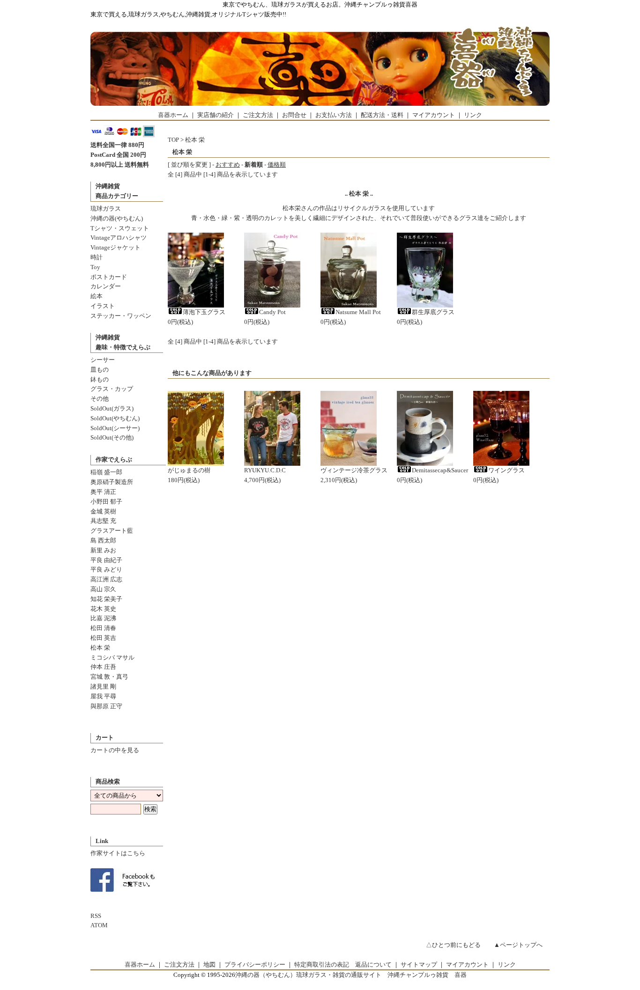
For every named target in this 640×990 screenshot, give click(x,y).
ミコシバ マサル (112, 657)
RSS (95, 915)
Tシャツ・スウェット (119, 228)
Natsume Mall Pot (358, 311)
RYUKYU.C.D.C (265, 470)
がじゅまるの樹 (189, 470)
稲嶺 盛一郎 (106, 472)
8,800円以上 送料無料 (119, 164)
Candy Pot (272, 311)
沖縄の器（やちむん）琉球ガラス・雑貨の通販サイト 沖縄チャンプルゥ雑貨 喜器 (351, 974)
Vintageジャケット (115, 247)
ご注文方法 (258, 114)
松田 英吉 (103, 637)
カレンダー (105, 286)
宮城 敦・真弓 (109, 676)
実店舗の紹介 (215, 114)
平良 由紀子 (106, 560)
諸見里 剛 (103, 686)
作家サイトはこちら (117, 853)
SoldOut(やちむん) (115, 418)
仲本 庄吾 (103, 666)
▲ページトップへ (518, 944)
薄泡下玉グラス (204, 311)
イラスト (102, 305)
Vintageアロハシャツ (118, 237)
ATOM (99, 925)
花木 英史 (103, 608)
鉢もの (99, 379)
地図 (209, 964)
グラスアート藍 (111, 530)
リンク (473, 114)
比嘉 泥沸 (103, 618)
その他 (99, 398)
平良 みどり (106, 569)
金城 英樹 (103, 511)
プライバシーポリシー (254, 964)
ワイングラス (506, 470)
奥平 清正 (103, 491)
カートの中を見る (114, 750)
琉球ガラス (105, 208)
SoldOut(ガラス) (112, 408)
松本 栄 (100, 647)
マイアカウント (433, 114)
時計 (96, 257)
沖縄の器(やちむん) (116, 218)
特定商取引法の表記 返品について (343, 964)
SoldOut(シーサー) (115, 428)
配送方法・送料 (382, 114)
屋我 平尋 (103, 696)
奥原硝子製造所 (111, 481)
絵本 (96, 296)
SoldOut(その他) (112, 437)
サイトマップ (419, 964)
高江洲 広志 (106, 579)
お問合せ (294, 114)
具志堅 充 (103, 520)
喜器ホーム (173, 114)
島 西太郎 (103, 540)
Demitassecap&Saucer (440, 470)
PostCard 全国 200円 (118, 154)
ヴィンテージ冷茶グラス (353, 470)
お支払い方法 (333, 114)
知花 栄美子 (106, 598)
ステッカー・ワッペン (120, 315)
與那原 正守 (106, 706)
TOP (173, 139)
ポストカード (108, 276)
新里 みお (103, 550)
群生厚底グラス (433, 311)
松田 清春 (103, 627)
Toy (95, 267)
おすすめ (228, 164)
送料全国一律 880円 (117, 144)
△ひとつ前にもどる (453, 944)
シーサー (102, 359)
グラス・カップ (111, 388)
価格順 (277, 164)
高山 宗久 (103, 589)
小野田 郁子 (106, 501)
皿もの (99, 369)
